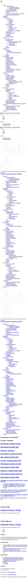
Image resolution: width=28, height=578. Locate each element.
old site (2, 121)
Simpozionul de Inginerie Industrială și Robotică (13, 558)
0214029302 (17, 113)
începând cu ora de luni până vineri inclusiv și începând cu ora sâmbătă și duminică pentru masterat (14, 486)
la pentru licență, (14, 484)
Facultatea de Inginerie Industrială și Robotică (13, 557)
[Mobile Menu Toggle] (1, 289)
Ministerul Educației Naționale (9, 561)
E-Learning (5, 563)
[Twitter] (3, 118)
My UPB (5, 562)
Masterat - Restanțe (7, 450)
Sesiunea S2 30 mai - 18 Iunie (11, 510)
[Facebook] (3, 116)
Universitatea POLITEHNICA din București (12, 559)
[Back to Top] (1, 1)
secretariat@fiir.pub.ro (12, 574)
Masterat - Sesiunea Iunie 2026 (11, 471)
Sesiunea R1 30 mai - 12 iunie (11, 524)
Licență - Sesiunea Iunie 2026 (11, 460)
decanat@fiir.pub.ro (11, 572)
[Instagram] (3, 119)
